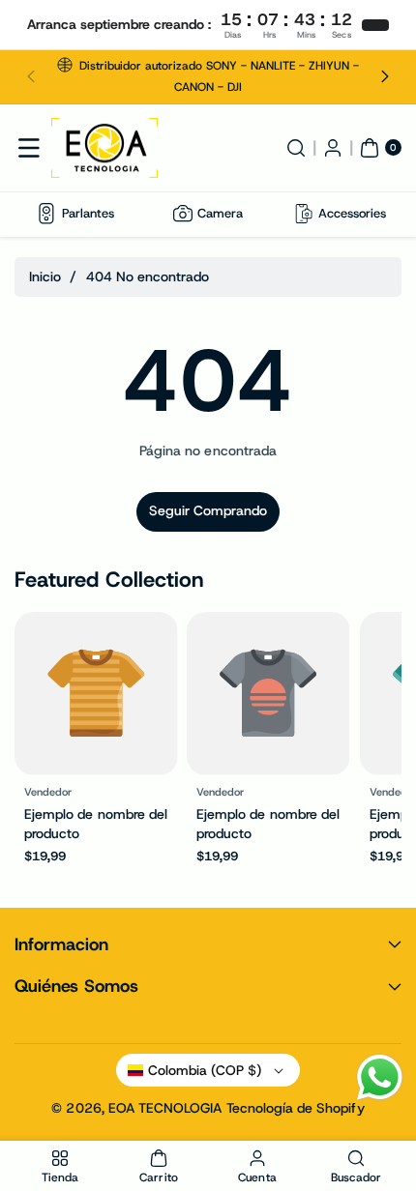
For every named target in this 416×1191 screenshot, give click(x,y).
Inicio (45, 276)
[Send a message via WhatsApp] (379, 1077)
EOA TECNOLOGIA (165, 1108)
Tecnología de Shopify (295, 1108)
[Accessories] (303, 213)
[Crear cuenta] (332, 147)
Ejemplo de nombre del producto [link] (95, 822)
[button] (31, 77)
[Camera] (183, 213)
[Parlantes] (46, 213)
